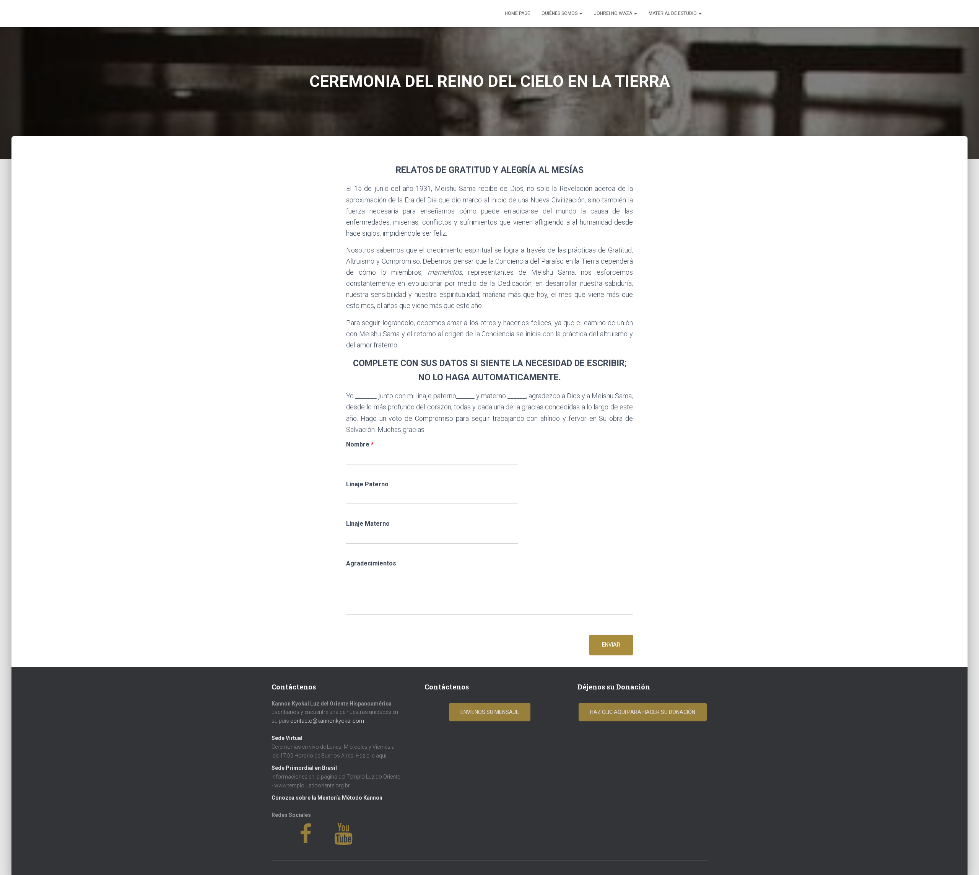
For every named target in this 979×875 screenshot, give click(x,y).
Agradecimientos (371, 563)
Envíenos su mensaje (489, 712)
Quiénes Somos (560, 13)
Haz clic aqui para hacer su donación (642, 712)
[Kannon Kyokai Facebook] (316, 840)
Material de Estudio (673, 13)
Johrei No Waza (613, 13)
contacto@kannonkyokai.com (327, 721)
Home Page (517, 13)
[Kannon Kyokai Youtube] (354, 840)
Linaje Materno (368, 523)
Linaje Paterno (367, 484)
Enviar (611, 645)
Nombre (360, 444)
